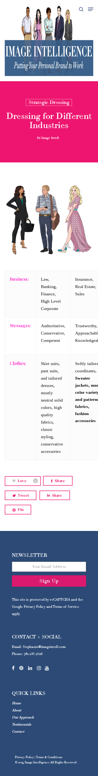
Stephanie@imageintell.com (44, 647)
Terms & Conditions (49, 757)
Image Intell (50, 138)
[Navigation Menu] (90, 9)
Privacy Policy (34, 607)
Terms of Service (66, 607)
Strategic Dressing (49, 102)
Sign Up (49, 581)
